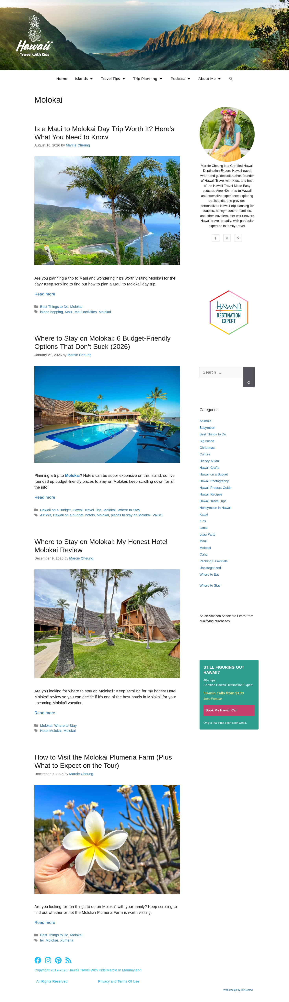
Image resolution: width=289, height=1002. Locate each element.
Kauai (204, 514)
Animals (205, 421)
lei (42, 940)
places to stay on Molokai (131, 515)
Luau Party (207, 534)
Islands (81, 79)
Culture (205, 454)
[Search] (249, 377)
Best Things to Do (54, 307)
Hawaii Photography (214, 481)
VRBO (158, 515)
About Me (207, 79)
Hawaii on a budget (68, 515)
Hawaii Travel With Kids (87, 970)
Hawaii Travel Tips (87, 510)
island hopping (51, 312)
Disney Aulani (210, 461)
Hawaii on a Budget (55, 510)
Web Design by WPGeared (238, 989)
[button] (231, 78)
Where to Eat (209, 574)
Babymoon (207, 428)
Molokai (76, 307)
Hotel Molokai (51, 731)
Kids (203, 521)
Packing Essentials (214, 561)
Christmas (207, 448)
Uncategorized (210, 568)
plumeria (66, 940)
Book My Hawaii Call (221, 710)
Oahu (203, 554)
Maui (69, 312)
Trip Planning (145, 79)
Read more (44, 294)
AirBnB (45, 515)
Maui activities (86, 312)
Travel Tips (110, 79)
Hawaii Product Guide (215, 488)
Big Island (207, 441)
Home (61, 79)
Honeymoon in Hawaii (215, 508)
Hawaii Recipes (211, 494)
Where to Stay (129, 510)
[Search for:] (221, 374)
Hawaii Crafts (209, 468)
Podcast (178, 79)
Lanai (203, 528)
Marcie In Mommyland (124, 970)
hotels (90, 515)
